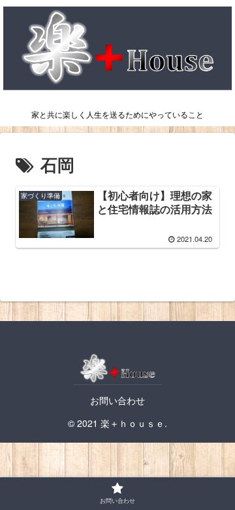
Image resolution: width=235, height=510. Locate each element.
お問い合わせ (117, 400)
